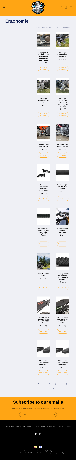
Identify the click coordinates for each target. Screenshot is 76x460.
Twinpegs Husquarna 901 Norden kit (62, 54)
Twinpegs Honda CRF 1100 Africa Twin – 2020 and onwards (63, 102)
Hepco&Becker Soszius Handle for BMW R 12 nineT (62, 320)
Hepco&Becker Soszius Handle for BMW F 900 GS (43, 320)
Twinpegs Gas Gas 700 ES (43, 145)
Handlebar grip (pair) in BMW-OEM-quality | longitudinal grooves (43, 232)
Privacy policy (40, 426)
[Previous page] (38, 384)
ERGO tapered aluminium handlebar (62, 230)
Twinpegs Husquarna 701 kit (43, 100)
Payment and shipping (24, 426)
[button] (4, 7)
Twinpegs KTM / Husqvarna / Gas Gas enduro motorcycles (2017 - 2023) (44, 56)
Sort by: (37, 27)
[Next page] (58, 388)
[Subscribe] (54, 414)
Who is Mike (9, 426)
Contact (68, 426)
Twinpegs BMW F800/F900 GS (62, 145)
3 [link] (55, 384)
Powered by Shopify (46, 451)
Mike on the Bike (34, 451)
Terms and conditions (55, 426)
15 (53, 388)
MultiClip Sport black (43, 274)
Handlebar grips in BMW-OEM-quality (62, 186)
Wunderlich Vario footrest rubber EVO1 (43, 362)
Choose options (43, 68)
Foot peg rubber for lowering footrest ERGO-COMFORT (62, 276)
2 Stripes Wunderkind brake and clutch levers (43, 187)
